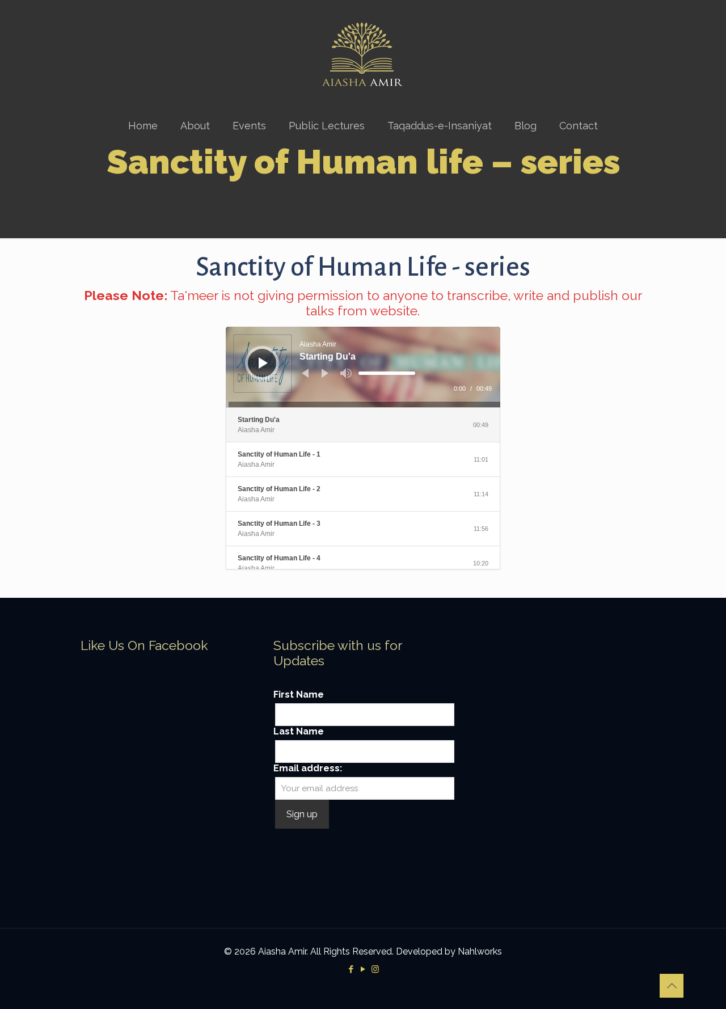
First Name (298, 694)
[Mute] (346, 373)
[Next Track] (325, 373)
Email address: (307, 768)
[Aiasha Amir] (363, 54)
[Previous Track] (305, 373)
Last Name (298, 731)
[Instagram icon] (375, 969)
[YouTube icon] (363, 969)
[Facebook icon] (351, 969)
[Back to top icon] (671, 986)
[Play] (263, 363)
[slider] (386, 373)
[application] (363, 367)
